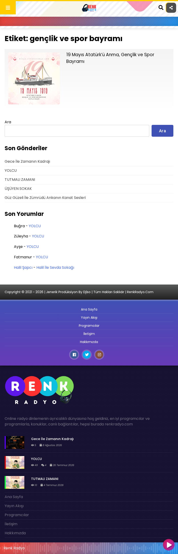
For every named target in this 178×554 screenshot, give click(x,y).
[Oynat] (169, 545)
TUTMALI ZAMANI (20, 179)
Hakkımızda (89, 342)
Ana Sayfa (89, 309)
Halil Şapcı (23, 267)
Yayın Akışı (89, 317)
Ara (8, 122)
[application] (89, 547)
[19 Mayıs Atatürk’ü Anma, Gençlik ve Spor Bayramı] (34, 103)
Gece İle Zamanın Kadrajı (27, 161)
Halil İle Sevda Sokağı (55, 267)
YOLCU (11, 170)
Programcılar (89, 325)
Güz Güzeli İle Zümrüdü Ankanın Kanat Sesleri (45, 197)
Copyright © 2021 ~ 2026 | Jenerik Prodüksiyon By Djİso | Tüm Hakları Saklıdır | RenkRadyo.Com (79, 292)
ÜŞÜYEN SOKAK (18, 188)
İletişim (89, 333)
